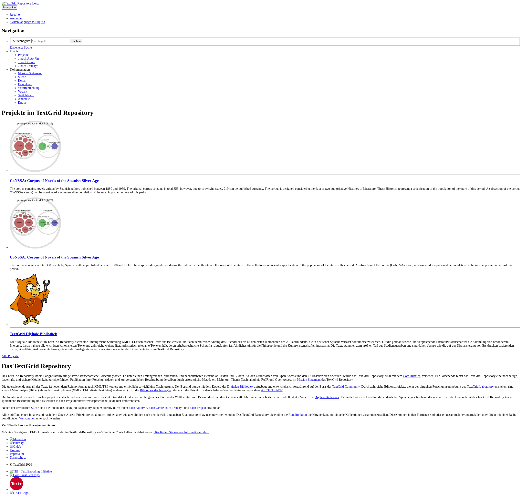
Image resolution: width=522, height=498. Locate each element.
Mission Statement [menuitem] (30, 73)
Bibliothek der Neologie (155, 390)
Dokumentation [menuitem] (20, 69)
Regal (15, 14)
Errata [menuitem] (22, 102)
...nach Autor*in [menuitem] (28, 58)
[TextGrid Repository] (20, 3)
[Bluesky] (17, 443)
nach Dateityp (174, 407)
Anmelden (16, 18)
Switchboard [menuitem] (26, 95)
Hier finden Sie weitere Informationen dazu (181, 432)
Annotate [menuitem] (24, 99)
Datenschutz (18, 457)
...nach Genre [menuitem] (26, 62)
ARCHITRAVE (271, 390)
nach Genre (156, 407)
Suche (35, 407)
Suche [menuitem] (22, 77)
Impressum (17, 454)
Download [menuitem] (25, 84)
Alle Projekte (10, 356)
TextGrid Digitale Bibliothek (33, 334)
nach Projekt (198, 407)
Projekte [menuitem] (23, 55)
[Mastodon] (18, 439)
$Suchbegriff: (22, 41)
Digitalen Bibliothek (240, 386)
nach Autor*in (138, 407)
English (27, 22)
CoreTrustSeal (412, 376)
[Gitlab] (15, 446)
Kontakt (15, 450)
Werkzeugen (27, 418)
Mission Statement (309, 379)
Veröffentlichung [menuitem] (29, 88)
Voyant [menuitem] (22, 91)
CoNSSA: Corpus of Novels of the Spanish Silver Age (54, 181)
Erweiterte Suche (21, 47)
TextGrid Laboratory (480, 386)
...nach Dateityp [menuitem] (28, 66)
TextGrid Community (346, 386)
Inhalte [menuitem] (14, 51)
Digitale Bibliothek (327, 397)
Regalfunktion (298, 414)
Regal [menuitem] (21, 80)
